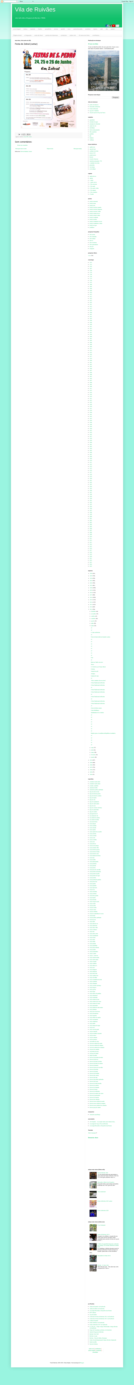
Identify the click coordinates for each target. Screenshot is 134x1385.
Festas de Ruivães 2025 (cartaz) (105, 1201)
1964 (91, 448)
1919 (91, 396)
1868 (91, 344)
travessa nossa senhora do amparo (97, 1103)
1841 (91, 314)
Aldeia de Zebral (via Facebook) (97, 1308)
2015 (91, 546)
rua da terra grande (94, 895)
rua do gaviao (93, 989)
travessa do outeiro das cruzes (96, 1093)
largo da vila (92, 799)
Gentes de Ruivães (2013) (104, 1234)
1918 (91, 394)
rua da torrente (93, 899)
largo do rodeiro (93, 811)
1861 (91, 338)
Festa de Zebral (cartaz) (96, 708)
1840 (91, 312)
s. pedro (91, 180)
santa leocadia (77, 29)
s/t (91, 628)
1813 (91, 296)
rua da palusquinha (94, 861)
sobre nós (73, 35)
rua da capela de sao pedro (96, 831)
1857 (91, 332)
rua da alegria (93, 823)
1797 (91, 282)
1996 (91, 508)
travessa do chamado (94, 1087)
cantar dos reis (93, 126)
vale (101, 29)
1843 (91, 316)
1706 (91, 270)
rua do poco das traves (95, 1011)
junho (92, 625)
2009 (91, 534)
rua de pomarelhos (94, 951)
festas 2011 (26, 136)
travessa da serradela (94, 1073)
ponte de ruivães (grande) (95, 207)
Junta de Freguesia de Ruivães (97, 1332)
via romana (92, 167)
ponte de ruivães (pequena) (96, 209)
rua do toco (92, 1027)
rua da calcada (93, 827)
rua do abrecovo (93, 965)
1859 (91, 334)
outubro (93, 616)
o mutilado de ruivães (94, 163)
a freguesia (27, 35)
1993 (91, 504)
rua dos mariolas (93, 1031)
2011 (91, 538)
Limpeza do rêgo (95, 676)
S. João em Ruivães (95, 632)
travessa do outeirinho (95, 1091)
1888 (91, 372)
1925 (91, 402)
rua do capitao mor (94, 975)
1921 (91, 398)
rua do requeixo (93, 1015)
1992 (91, 502)
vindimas (92, 140)
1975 (91, 468)
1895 (91, 378)
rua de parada (93, 943)
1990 (91, 498)
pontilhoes (92, 227)
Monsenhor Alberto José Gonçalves (106, 1182)
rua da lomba (93, 859)
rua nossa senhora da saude (96, 1043)
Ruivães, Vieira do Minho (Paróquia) (98, 1338)
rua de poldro (93, 949)
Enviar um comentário (22, 145)
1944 (91, 420)
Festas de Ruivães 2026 (103, 1210)
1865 (91, 340)
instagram (92, 248)
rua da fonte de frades (95, 851)
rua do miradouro (94, 995)
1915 (91, 390)
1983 (91, 484)
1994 (91, 506)
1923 (91, 400)
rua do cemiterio (93, 981)
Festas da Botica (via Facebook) (97, 1322)
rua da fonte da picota (94, 849)
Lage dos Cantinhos (94, 110)
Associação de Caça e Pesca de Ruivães (99, 1123)
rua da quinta (93, 883)
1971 (91, 462)
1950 (91, 428)
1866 (91, 342)
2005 (91, 526)
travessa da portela (94, 1069)
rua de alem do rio (94, 923)
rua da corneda (93, 835)
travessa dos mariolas (94, 1099)
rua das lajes (92, 915)
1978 (91, 474)
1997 (91, 510)
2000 (91, 516)
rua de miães (92, 941)
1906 (91, 386)
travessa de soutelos (94, 1085)
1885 (91, 366)
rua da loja (92, 857)
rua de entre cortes (94, 933)
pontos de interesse (52, 35)
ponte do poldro (93, 219)
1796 (91, 280)
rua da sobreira (93, 893)
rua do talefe (92, 1023)
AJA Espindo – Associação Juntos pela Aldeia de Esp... (102, 1121)
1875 (91, 352)
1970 (91, 460)
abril (92, 750)
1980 (91, 478)
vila (107, 29)
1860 (91, 336)
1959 (91, 440)
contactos (64, 35)
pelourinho (92, 165)
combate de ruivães (94, 151)
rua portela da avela (94, 1051)
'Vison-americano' (102, 1191)
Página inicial (17, 35)
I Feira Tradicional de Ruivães (98, 682)
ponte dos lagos (93, 225)
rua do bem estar (93, 973)
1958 (91, 438)
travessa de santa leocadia (95, 1083)
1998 (91, 512)
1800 (91, 284)
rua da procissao (93, 881)
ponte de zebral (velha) (95, 215)
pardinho (92, 134)
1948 (91, 424)
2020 (91, 556)
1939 (91, 410)
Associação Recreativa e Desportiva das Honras (101, 1125)
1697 (91, 268)
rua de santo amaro (94, 959)
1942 (91, 416)
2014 (91, 544)
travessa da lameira (94, 1065)
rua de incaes (93, 937)
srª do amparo (93, 190)
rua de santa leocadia (94, 957)
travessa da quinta (94, 1071)
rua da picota (92, 867)
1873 (91, 348)
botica (25, 29)
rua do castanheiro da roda (96, 979)
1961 (91, 444)
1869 (91, 346)
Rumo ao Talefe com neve (97, 662)
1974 (91, 466)
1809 (91, 290)
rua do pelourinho (94, 1005)
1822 (91, 298)
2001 (91, 518)
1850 (91, 324)
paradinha (48, 29)
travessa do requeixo (94, 1097)
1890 (91, 374)
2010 (91, 536)
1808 (91, 288)
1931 (91, 408)
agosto (93, 621)
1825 (91, 302)
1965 (91, 450)
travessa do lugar (93, 1089)
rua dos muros (93, 1035)
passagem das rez (94, 813)
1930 (91, 406)
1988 (91, 494)
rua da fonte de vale (94, 853)
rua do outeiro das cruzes (95, 1001)
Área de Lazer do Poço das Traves (97, 112)
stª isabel (92, 194)
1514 (91, 264)
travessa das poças (94, 1081)
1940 (91, 412)
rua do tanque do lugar (95, 1025)
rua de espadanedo (94, 935)
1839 (91, 310)
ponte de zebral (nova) (95, 213)
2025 (91, 566)
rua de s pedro (93, 953)
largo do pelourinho (94, 809)
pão (90, 136)
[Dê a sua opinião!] (24, 134)
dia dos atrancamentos (95, 130)
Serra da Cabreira (94, 1344)
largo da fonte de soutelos (95, 795)
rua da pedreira (93, 863)
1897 (91, 380)
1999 (91, 514)
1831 (91, 304)
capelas (91, 178)
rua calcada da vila (94, 815)
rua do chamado (93, 983)
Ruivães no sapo (93, 1336)
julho (92, 623)
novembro (93, 614)
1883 (91, 364)
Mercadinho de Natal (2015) (104, 1255)
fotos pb (91, 246)
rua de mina (92, 939)
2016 (91, 548)
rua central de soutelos (95, 817)
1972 (91, 464)
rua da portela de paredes (95, 879)
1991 (91, 500)
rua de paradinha (93, 945)
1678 (91, 266)
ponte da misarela (94, 201)
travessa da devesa (94, 1059)
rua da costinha (93, 839)
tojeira (95, 29)
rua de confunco (93, 929)
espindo (32, 29)
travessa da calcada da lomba (96, 1057)
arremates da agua (94, 122)
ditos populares (93, 132)
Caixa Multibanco (95, 710)
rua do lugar (92, 991)
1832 (91, 306)
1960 (91, 442)
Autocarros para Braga (95, 1114)
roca (69, 29)
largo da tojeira (93, 797)
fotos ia (91, 240)
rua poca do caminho (94, 1049)
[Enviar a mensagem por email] (22, 134)
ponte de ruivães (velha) (95, 211)
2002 (91, 520)
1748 (91, 274)
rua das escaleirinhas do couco (97, 913)
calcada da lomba (93, 787)
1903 (91, 384)
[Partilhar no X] (26, 134)
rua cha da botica (93, 821)
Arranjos (93, 673)
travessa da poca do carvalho (96, 1067)
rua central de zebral (94, 819)
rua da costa (92, 837)
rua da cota (92, 841)
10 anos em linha (84, 35)
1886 (91, 368)
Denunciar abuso (93, 1138)
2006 (91, 528)
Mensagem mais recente (20, 148)
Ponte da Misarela (94, 108)
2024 (91, 564)
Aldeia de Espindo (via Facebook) (97, 1306)
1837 (91, 308)
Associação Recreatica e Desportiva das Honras (101, 1310)
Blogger (82, 1362)
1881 (91, 362)
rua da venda (92, 903)
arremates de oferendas (95, 124)
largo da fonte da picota (95, 793)
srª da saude (92, 186)
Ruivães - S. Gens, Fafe (103, 1265)
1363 (91, 262)
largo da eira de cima (94, 791)
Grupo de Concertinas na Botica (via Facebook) (101, 1330)
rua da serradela (93, 891)
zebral (112, 29)
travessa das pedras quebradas (96, 1079)
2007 (91, 530)
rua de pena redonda (94, 947)
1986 (91, 490)
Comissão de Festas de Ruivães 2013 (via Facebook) (102, 1318)
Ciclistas (93, 669)
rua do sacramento (94, 1019)
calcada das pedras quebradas (96, 789)
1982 (91, 482)
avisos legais (91, 1350)
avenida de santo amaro (95, 783)
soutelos (87, 29)
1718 (91, 272)
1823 (91, 300)
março (92, 752)
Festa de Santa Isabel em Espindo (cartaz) (100, 637)
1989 (91, 496)
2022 (91, 560)
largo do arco (93, 805)
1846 (91, 320)
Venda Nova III (94, 671)
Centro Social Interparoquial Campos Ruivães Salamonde (103, 1340)
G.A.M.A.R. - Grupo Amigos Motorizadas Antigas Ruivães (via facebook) (104, 1327)
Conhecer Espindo (94, 1320)
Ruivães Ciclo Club (94, 1334)
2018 (91, 552)
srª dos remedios (93, 192)
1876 (91, 354)
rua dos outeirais (93, 1037)
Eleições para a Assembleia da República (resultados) (103, 733)
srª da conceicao (93, 184)
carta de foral (38, 35)
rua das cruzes (93, 909)
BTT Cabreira (93, 1312)
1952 (91, 430)
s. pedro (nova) (93, 182)
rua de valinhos (93, 963)
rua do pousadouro (94, 1013)
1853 (91, 328)
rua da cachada (93, 825)
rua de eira (92, 931)
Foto (92, 657)
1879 (91, 358)
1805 (91, 286)
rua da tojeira (93, 897)
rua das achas (93, 905)
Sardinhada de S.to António (97, 712)
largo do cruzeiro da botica (96, 807)
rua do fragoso (93, 987)
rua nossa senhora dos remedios (97, 1047)
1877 (91, 356)
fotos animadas (93, 236)
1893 (91, 376)
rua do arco (92, 967)
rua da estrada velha (94, 847)
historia (91, 157)
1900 (91, 382)
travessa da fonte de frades (96, 1061)
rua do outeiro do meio (95, 1003)
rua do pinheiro (93, 1009)
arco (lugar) (17, 29)
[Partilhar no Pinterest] (30, 134)
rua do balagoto (93, 969)
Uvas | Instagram (101, 1225)
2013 (91, 542)
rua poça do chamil (94, 1053)
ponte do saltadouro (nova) (96, 221)
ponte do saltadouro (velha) (96, 223)
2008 (91, 532)
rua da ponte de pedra (94, 873)
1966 (91, 452)
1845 (91, 318)
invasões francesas (94, 159)
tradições (92, 138)
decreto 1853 (93, 153)
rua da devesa (93, 843)
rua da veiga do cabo (94, 901)
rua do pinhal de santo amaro (96, 1007)
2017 (91, 550)
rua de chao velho (94, 927)
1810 (91, 292)
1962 (91, 446)
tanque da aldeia (93, 1055)
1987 (91, 492)
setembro (93, 618)
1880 (91, 360)
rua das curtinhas (93, 911)
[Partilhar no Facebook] (28, 134)
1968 (91, 456)
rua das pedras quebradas (95, 917)
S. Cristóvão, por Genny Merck (98, 667)
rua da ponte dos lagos (95, 875)
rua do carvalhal (93, 977)
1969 (91, 458)
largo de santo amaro (94, 803)
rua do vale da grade (94, 1029)
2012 (91, 540)
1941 (91, 414)
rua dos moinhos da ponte (96, 1033)
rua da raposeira (93, 887)
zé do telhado (93, 169)
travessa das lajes (94, 1077)
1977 (91, 472)
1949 (91, 426)
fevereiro (93, 754)
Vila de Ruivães (35, 9)
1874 (91, 350)
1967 (91, 454)
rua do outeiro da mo (94, 999)
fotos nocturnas (93, 242)
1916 (91, 392)
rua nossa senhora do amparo (96, 1045)
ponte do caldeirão (94, 217)
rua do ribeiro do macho (95, 1017)
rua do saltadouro (94, 1021)
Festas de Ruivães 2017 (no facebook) (98, 1324)
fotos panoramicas (94, 244)
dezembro (93, 611)
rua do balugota (93, 971)
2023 (91, 562)
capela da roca (93, 176)
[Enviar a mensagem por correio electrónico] (19, 134)
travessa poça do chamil (95, 1107)
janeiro (93, 757)
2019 (91, 554)
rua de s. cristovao (94, 955)
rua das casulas (93, 907)
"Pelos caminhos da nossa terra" (98, 680)
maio (92, 747)
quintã (63, 29)
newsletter (95, 1352)
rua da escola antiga (94, 845)
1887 (91, 370)
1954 (91, 432)
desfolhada (92, 128)
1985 (91, 488)
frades (40, 29)
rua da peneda (93, 865)
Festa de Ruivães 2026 (103, 1172)
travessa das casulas (94, 1075)
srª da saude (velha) (94, 188)
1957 (91, 436)
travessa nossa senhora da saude (97, 1101)
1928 (91, 404)
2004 (91, 524)
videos (89, 255)
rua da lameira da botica (95, 855)
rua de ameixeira (93, 925)
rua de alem (92, 921)
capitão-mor (92, 147)
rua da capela (93, 829)
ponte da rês (92, 205)
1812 (91, 294)
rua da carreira (93, 833)
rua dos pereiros (93, 1039)
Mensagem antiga (78, 148)
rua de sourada (93, 961)
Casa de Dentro (93, 1314)
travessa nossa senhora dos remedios (98, 1105)
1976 (91, 470)
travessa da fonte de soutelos (96, 1063)
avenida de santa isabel (95, 781)
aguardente (92, 120)
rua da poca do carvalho (95, 869)
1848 (91, 322)
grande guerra (93, 155)
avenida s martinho (94, 785)
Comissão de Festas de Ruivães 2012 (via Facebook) (102, 1316)
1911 (91, 388)
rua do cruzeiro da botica (95, 985)
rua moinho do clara (94, 1041)
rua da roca (92, 889)
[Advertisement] (103, 1154)
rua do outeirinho (94, 997)
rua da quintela (93, 885)
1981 (91, 480)
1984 (91, 486)
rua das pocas (93, 919)
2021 (91, 558)
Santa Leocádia (93, 1342)
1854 (91, 330)
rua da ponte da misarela (95, 871)
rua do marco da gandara (95, 993)
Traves (92, 664)
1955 (91, 434)
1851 (91, 326)
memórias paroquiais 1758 (96, 161)
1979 (91, 476)
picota (56, 29)
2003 (91, 522)
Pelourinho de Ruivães (95, 106)
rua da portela (93, 877)
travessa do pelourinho (95, 1095)
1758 (91, 276)
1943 (91, 418)
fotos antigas (92, 238)
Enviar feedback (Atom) (26, 151)
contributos (95, 35)
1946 (91, 422)
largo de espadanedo (94, 801)
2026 (91, 573)
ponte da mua (93, 203)
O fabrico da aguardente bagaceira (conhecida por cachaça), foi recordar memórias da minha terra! (108, 1245)
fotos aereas (92, 234)
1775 (91, 278)
